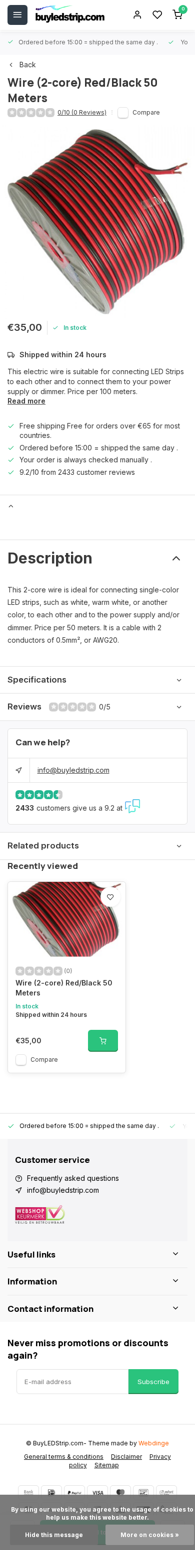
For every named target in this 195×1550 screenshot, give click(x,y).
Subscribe (154, 1382)
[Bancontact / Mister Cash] (143, 1492)
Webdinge (153, 1443)
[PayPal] (74, 1492)
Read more (27, 401)
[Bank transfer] (28, 1492)
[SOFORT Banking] (166, 1492)
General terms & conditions (64, 1456)
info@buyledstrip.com (74, 770)
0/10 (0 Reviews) (82, 112)
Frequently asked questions (73, 1178)
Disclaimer (126, 1456)
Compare (146, 112)
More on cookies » (149, 1535)
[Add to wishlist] (110, 897)
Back (28, 64)
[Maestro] (120, 1492)
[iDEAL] (51, 1492)
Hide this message (54, 1535)
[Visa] (97, 1492)
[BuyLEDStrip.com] (70, 15)
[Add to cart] (103, 1041)
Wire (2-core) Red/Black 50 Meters (64, 988)
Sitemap (106, 1465)
